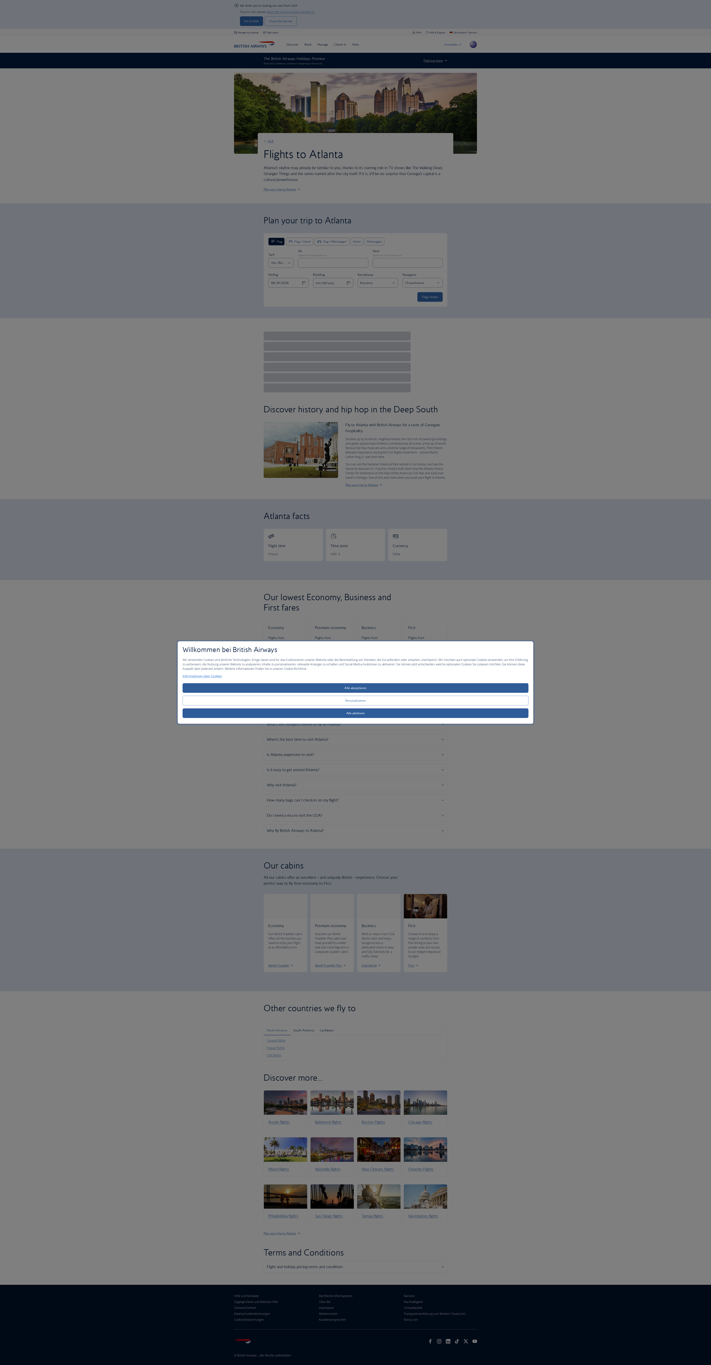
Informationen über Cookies (202, 676)
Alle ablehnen (355, 713)
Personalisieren (355, 700)
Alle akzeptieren (355, 688)
